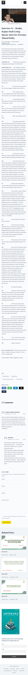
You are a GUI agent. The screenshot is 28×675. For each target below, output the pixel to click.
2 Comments (20, 44)
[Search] (21, 2)
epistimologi (14, 376)
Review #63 (4, 596)
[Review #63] (14, 587)
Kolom (17, 668)
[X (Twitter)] (21, 388)
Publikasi (12, 668)
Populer (14, 672)
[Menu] (25, 2)
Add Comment (5, 500)
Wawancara (13, 44)
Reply (24, 413)
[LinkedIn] (15, 388)
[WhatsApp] (9, 388)
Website (3, 493)
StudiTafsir (10, 437)
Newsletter (21, 670)
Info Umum (6, 668)
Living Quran (19, 379)
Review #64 (4, 574)
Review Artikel (5, 44)
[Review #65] (14, 542)
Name (3, 479)
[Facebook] (4, 388)
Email (3, 486)
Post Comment (6, 522)
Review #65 (4, 551)
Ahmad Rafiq (6, 376)
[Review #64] (14, 565)
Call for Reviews (7, 670)
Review (22, 668)
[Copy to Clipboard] (4, 391)
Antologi (15, 670)
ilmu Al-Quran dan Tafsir (8, 379)
